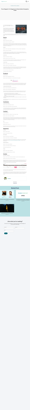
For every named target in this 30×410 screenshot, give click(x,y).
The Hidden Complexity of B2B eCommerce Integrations (7, 199)
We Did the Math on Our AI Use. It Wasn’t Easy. (7, 213)
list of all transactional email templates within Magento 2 (15, 140)
